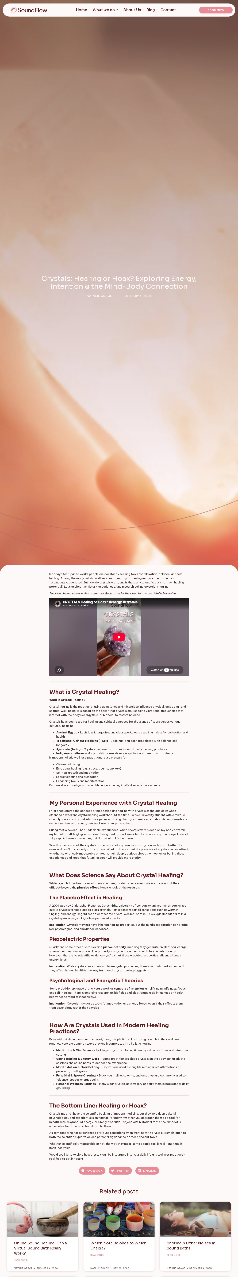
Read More (21, 1260)
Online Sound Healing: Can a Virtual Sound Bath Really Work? (40, 1248)
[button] (92, 1171)
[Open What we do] (117, 10)
